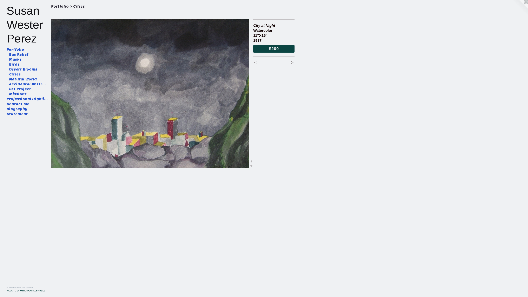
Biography (17, 109)
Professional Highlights (27, 99)
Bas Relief (18, 54)
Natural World (23, 79)
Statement (17, 114)
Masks (15, 59)
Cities (15, 74)
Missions (18, 94)
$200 (274, 48)
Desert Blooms (23, 69)
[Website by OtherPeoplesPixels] (520, 8)
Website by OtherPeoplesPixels (26, 291)
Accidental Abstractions (28, 84)
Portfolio (15, 49)
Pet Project (20, 89)
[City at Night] (150, 93)
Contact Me (18, 104)
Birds (14, 64)
